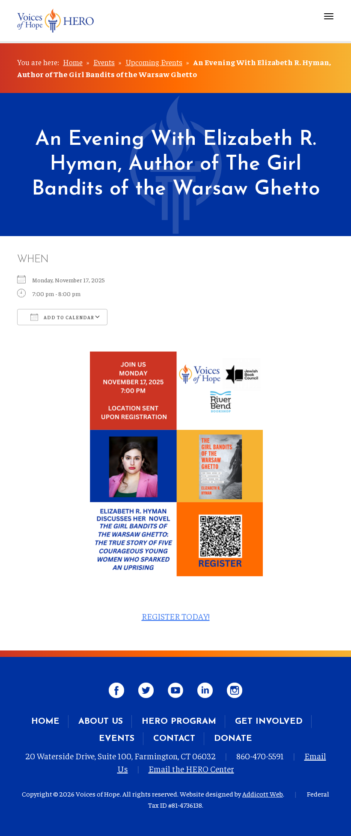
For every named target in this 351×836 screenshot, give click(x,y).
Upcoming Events (153, 62)
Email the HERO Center (191, 768)
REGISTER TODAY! (176, 616)
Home (73, 62)
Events (104, 62)
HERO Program (179, 721)
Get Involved (269, 721)
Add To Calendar (68, 317)
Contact (174, 738)
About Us (100, 721)
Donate (233, 738)
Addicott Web (262, 793)
